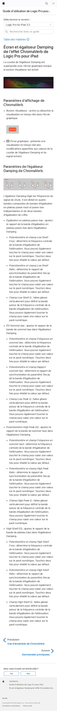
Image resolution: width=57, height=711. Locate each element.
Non (28, 674)
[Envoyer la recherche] (6, 31)
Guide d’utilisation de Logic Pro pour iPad (29, 11)
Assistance (13, 681)
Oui (11, 674)
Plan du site (27, 706)
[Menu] (53, 3)
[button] (46, 3)
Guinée (4, 698)
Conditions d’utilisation (11, 706)
